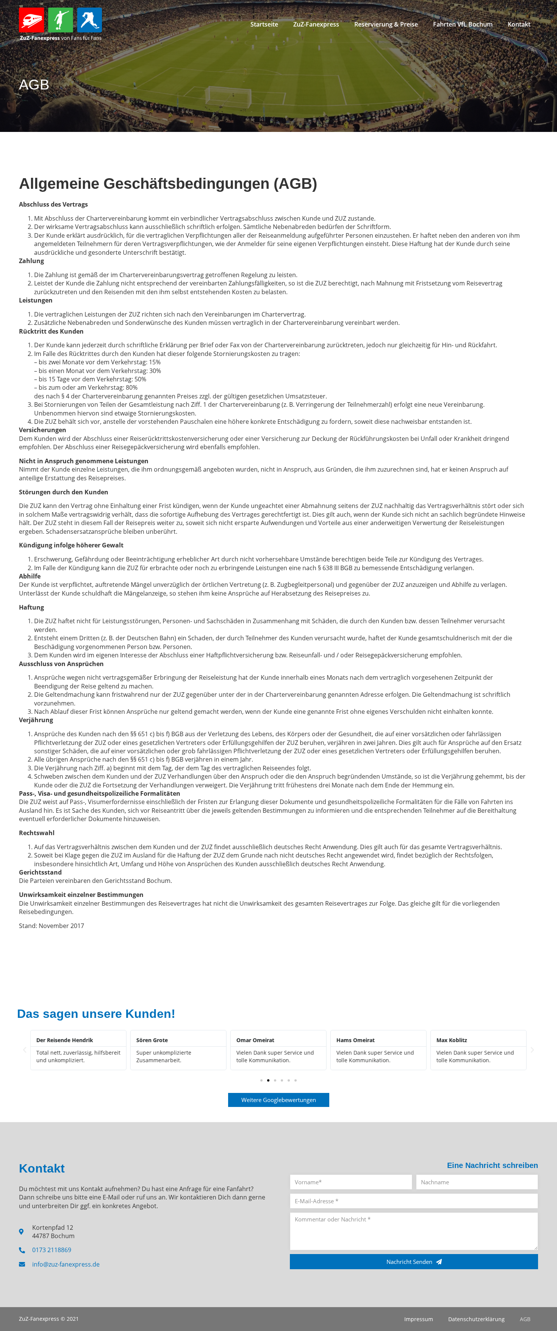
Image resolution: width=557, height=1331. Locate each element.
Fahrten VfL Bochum (463, 24)
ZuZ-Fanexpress (316, 24)
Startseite (264, 24)
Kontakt (519, 24)
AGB (525, 1319)
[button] (24, 1050)
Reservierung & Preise (386, 24)
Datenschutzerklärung (476, 1319)
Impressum (418, 1319)
